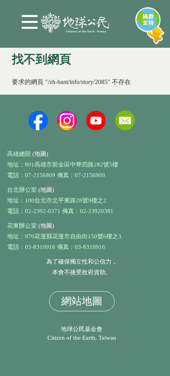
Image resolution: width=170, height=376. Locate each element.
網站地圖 (81, 301)
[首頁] (75, 19)
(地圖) (40, 154)
